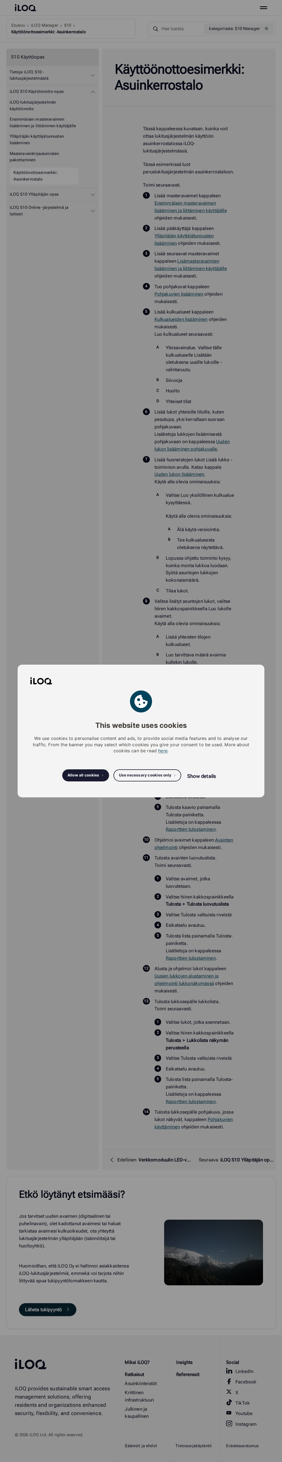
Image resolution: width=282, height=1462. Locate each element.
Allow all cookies (83, 775)
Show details (201, 776)
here (162, 750)
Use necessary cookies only (145, 775)
